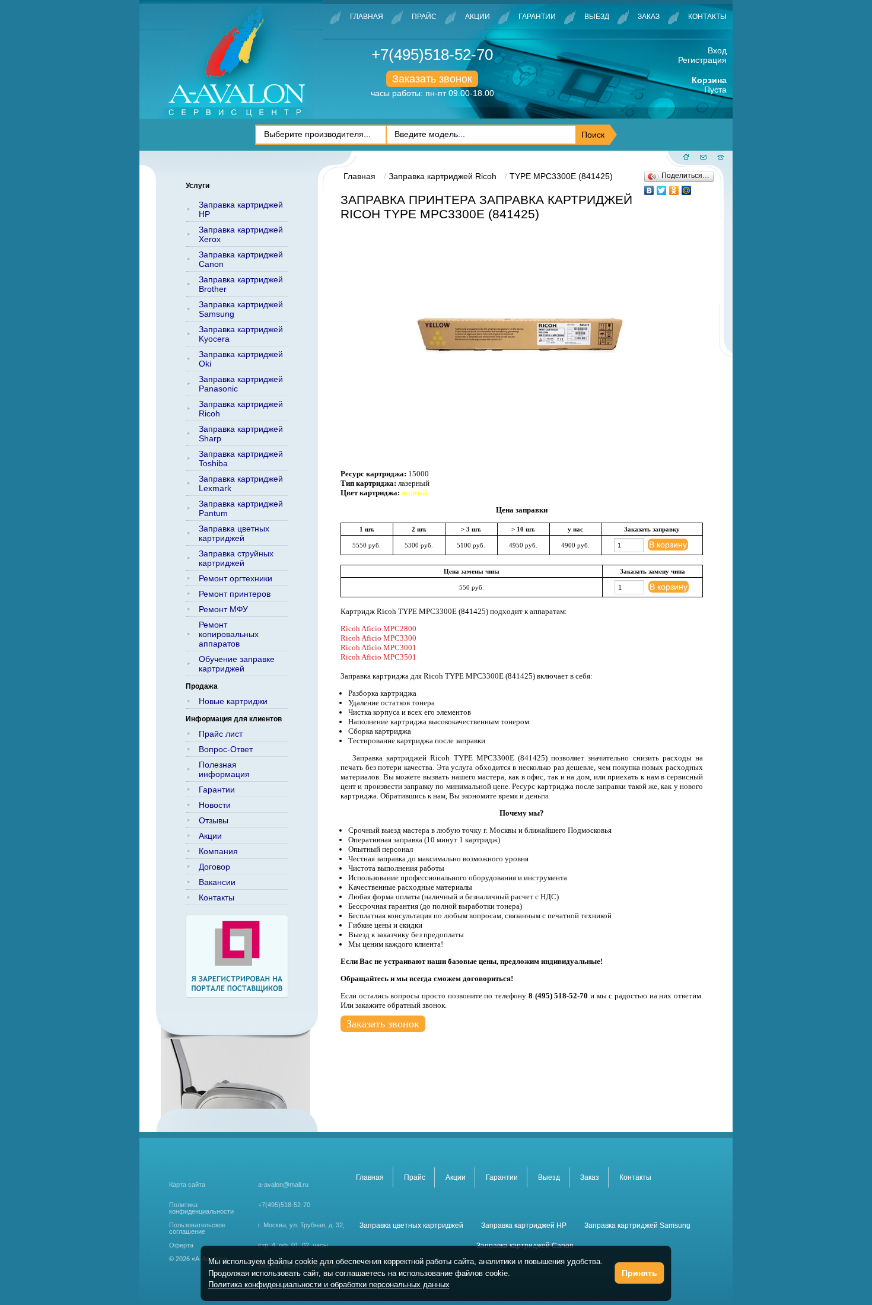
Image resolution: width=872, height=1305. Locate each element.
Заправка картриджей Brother (241, 284)
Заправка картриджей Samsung (241, 309)
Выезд (596, 16)
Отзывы (213, 820)
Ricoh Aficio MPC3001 (378, 647)
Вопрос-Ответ (226, 749)
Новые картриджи (233, 701)
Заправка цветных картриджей (234, 533)
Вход (717, 50)
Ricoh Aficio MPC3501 (378, 656)
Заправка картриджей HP (241, 209)
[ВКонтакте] (649, 187)
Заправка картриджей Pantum (241, 508)
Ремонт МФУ (223, 609)
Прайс (424, 16)
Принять (639, 1273)
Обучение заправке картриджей (237, 663)
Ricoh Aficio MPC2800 (378, 628)
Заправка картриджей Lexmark (241, 483)
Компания (218, 851)
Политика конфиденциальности (201, 1208)
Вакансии (217, 882)
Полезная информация (224, 769)
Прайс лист (221, 734)
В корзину (668, 544)
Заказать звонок (432, 79)
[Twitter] (661, 187)
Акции (477, 16)
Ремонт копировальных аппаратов (229, 634)
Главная (366, 16)
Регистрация (702, 60)
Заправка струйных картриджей (236, 558)
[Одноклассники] (674, 187)
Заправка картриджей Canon (241, 259)
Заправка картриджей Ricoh (241, 408)
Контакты (707, 16)
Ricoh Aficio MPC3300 (378, 638)
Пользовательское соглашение (197, 1228)
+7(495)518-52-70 (432, 54)
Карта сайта (187, 1184)
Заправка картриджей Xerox (241, 234)
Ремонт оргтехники (235, 578)
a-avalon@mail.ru (283, 1184)
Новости (215, 805)
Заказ (649, 16)
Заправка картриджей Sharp (241, 433)
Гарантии (537, 16)
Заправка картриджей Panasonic (241, 383)
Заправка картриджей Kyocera (241, 333)
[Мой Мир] (686, 187)
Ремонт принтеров (234, 594)
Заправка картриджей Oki (241, 358)
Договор (214, 866)
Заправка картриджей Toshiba (241, 458)
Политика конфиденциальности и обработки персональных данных (329, 1284)
